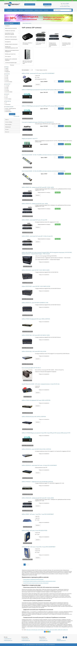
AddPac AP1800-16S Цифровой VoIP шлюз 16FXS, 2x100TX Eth (36, 319)
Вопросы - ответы (38, 10)
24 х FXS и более (8, 81)
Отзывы (6, 129)
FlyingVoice (7, 71)
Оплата (15, 10)
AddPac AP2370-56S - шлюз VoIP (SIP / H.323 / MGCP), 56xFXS (35, 270)
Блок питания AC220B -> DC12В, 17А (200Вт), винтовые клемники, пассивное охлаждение (42, 154)
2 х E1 (6, 97)
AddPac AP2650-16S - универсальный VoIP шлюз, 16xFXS (35, 203)
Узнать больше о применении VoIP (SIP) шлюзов (33, 579)
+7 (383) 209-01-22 (42, 638)
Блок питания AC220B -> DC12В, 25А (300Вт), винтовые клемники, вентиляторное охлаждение (43, 171)
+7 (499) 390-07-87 (47, 6)
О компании (9, 10)
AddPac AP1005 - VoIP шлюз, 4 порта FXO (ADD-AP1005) (34, 530)
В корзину (61, 81)
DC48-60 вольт (8, 111)
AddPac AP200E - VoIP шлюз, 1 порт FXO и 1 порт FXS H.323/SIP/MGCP (38, 514)
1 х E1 (6, 95)
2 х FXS (6, 75)
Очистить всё (16, 116)
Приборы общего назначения (11, 44)
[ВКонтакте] (44, 631)
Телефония (7, 25)
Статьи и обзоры (8, 122)
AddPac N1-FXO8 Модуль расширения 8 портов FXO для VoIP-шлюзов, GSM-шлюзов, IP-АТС (43, 106)
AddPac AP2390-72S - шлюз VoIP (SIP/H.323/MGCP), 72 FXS (35, 302)
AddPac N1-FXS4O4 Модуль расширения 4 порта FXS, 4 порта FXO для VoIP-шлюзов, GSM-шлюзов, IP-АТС (46, 433)
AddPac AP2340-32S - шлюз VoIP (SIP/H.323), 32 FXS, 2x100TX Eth (36, 449)
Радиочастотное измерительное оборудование (11, 51)
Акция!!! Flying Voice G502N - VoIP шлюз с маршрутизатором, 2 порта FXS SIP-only (40, 384)
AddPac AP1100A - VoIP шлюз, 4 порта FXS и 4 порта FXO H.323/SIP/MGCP (38, 546)
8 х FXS (6, 78)
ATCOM (6, 70)
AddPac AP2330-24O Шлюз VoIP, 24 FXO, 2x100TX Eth (34, 416)
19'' (6, 102)
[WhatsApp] (48, 631)
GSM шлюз (28, 629)
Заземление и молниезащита (11, 39)
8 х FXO (6, 88)
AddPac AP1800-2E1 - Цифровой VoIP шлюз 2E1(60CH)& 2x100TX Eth (37, 481)
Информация (8, 127)
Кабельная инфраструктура (10, 36)
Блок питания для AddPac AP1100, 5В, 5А (31, 367)
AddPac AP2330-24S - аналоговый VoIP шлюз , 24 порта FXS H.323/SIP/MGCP (39, 465)
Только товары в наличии (41, 70)
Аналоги (37, 84)
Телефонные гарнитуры (10, 30)
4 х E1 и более (8, 98)
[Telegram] (50, 631)
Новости (7, 119)
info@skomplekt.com (8, 640)
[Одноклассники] (46, 631)
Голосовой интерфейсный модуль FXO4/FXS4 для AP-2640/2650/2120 (38, 122)
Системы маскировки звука (11, 62)
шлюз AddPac (46, 629)
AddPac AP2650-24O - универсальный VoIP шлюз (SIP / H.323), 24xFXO (38, 498)
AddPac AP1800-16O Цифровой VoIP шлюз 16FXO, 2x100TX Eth (36, 400)
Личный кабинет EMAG (65, 6)
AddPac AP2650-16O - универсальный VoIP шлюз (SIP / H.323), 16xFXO (38, 187)
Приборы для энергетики (10, 54)
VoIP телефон (40, 629)
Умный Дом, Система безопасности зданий (9, 34)
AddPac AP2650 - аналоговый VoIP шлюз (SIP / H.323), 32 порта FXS (37, 236)
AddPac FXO (60, 629)
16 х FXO (7, 90)
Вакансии (7, 131)
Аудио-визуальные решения (11, 28)
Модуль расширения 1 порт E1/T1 (30, 138)
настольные (7, 104)
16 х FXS (7, 80)
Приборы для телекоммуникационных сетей (11, 47)
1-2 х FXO (7, 85)
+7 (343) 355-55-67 (25, 638)
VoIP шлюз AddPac (53, 629)
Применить (12, 114)
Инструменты (8, 41)
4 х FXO (6, 87)
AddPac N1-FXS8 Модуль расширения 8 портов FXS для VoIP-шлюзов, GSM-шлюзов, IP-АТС (43, 89)
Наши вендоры (8, 124)
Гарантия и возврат (29, 10)
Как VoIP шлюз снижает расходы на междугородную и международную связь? (39, 581)
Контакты (46, 10)
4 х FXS (6, 77)
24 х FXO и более (8, 91)
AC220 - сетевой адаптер (10, 108)
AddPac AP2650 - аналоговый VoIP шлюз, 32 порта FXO (34, 220)
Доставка (21, 10)
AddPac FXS (65, 629)
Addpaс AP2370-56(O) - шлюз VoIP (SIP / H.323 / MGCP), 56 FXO (36, 286)
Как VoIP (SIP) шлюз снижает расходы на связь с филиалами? (35, 583)
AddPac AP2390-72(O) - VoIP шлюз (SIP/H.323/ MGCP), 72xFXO (36, 335)
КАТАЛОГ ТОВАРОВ (9, 23)
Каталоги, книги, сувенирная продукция (11, 59)
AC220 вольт (8, 110)
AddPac (6, 68)
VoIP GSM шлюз (34, 629)
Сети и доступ (8, 56)
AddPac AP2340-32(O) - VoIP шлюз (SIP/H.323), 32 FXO (34, 351)
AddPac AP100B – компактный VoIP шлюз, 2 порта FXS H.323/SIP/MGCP (38, 73)
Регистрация (66, 5)
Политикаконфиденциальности (61, 640)
